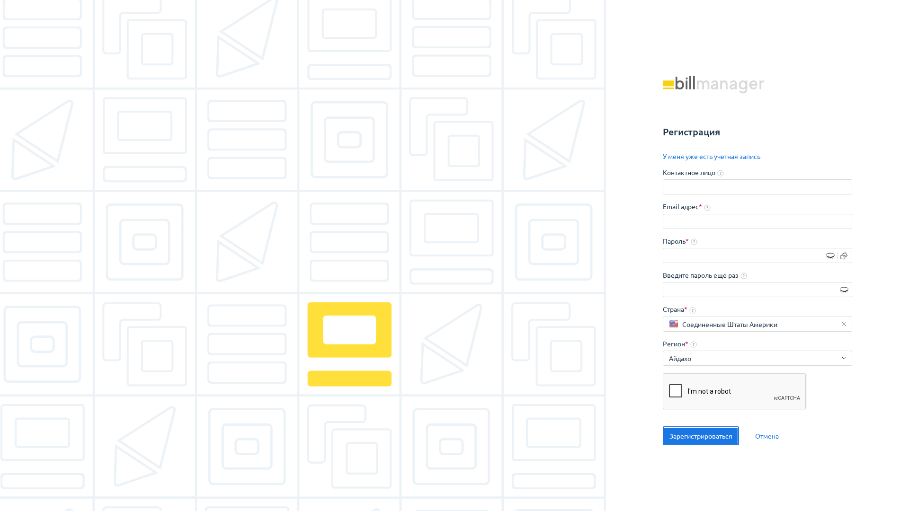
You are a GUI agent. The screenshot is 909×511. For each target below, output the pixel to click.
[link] (711, 156)
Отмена (767, 436)
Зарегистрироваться (700, 436)
